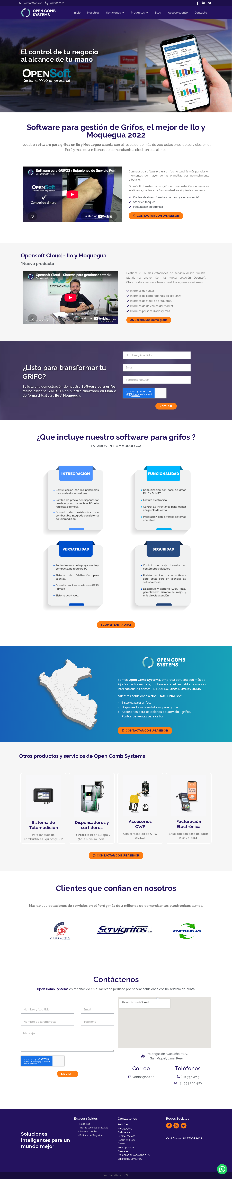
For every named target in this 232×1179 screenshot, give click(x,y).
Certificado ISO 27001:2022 (184, 1138)
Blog (158, 12)
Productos (138, 12)
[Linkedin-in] (204, 3)
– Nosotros (83, 1124)
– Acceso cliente (87, 1131)
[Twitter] (210, 3)
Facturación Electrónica (188, 824)
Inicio (77, 12)
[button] (222, 1169)
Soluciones (113, 12)
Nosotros (93, 12)
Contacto (200, 12)
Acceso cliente (178, 12)
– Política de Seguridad (90, 1135)
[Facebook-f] (197, 3)
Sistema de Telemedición (43, 825)
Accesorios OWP (140, 824)
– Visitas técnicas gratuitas (92, 1127)
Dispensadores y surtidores (92, 825)
